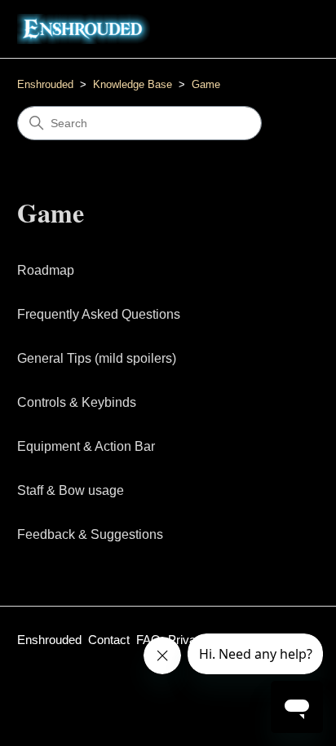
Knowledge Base (132, 84)
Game (206, 84)
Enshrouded (45, 84)
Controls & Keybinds (76, 402)
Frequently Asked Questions (98, 314)
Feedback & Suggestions (90, 534)
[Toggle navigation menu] (290, 29)
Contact (109, 640)
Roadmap (45, 270)
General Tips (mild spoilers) (96, 358)
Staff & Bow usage (70, 490)
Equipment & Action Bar (86, 446)
